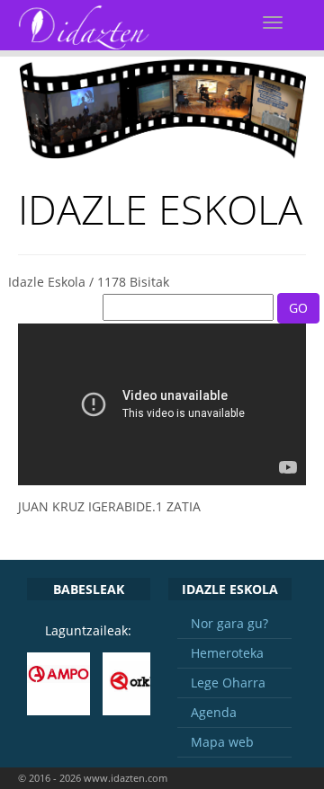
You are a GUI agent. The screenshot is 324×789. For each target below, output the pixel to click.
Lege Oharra (228, 682)
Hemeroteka (227, 652)
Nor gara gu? (229, 623)
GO (298, 307)
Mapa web (222, 741)
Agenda (214, 712)
